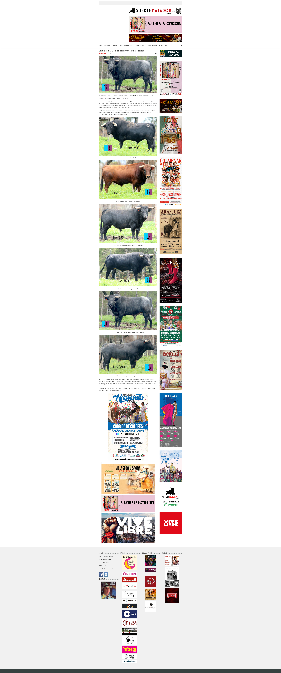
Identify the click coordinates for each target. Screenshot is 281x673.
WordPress (130, 671)
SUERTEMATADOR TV (140, 46)
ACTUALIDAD (107, 46)
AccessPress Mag (139, 671)
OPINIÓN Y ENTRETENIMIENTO (126, 46)
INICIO (100, 46)
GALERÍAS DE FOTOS (152, 46)
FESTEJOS (115, 46)
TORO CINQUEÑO (163, 46)
